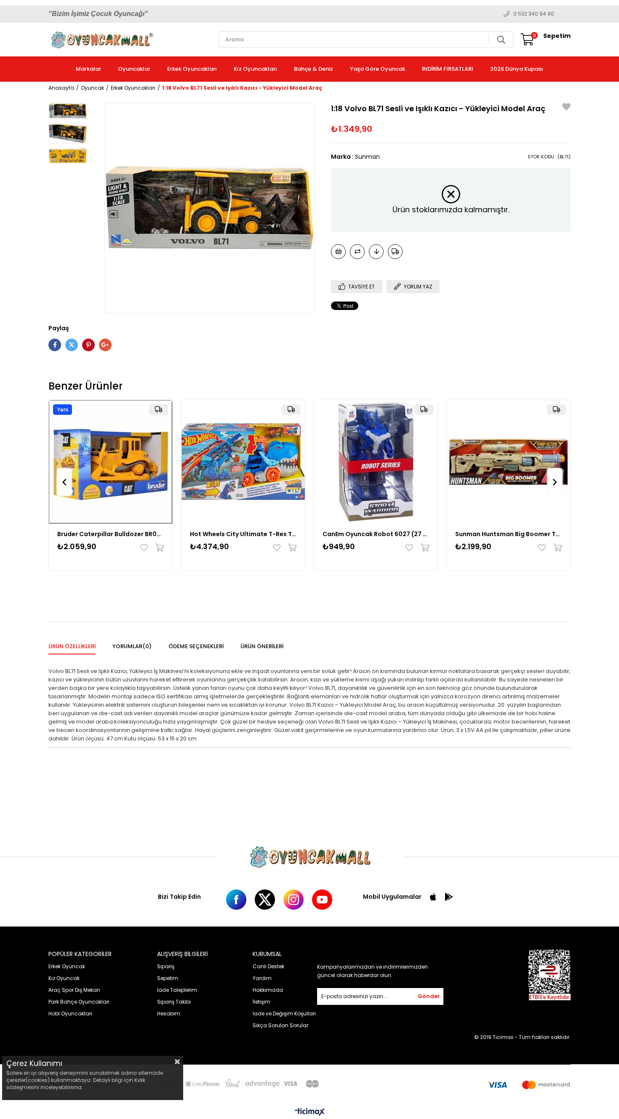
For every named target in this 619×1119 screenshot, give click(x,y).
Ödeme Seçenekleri (196, 646)
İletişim (261, 1001)
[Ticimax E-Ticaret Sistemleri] (310, 1112)
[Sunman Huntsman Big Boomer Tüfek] (508, 461)
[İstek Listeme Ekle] (338, 251)
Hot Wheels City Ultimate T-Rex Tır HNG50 (243, 534)
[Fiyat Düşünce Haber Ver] (376, 251)
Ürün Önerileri (261, 646)
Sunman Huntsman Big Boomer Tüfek (508, 534)
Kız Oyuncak (64, 978)
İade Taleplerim (177, 989)
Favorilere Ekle (146, 547)
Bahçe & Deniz (313, 69)
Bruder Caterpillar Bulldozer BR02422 (110, 534)
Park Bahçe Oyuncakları (78, 1001)
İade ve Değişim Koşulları (284, 1013)
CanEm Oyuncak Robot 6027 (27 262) (376, 534)
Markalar (88, 69)
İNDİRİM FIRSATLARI (447, 69)
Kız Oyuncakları (255, 69)
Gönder (429, 996)
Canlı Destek (268, 966)
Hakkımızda (268, 989)
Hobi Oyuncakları (70, 1013)
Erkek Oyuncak (66, 966)
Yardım (262, 978)
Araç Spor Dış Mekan (74, 989)
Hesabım (168, 1013)
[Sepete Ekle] (158, 547)
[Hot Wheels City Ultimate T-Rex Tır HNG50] (243, 461)
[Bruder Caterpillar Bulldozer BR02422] (110, 461)
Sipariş (165, 966)
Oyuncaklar (134, 69)
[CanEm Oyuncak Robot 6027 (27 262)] (376, 461)
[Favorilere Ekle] (566, 108)
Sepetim (167, 978)
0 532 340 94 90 (533, 14)
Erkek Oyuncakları (192, 69)
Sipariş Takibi (174, 1001)
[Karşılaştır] (357, 251)
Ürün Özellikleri (72, 646)
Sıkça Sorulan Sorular (280, 1025)
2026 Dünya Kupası (516, 69)
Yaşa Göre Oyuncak (377, 69)
